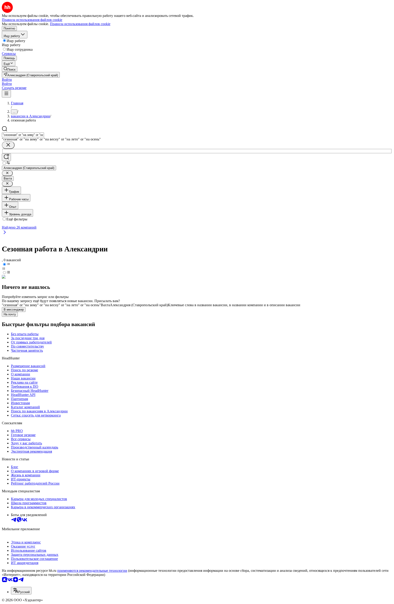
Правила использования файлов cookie (80, 24)
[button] (7, 80)
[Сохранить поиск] (6, 157)
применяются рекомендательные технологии (92, 570)
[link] (9, 69)
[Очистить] (8, 145)
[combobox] (23, 134)
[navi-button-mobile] (6, 94)
